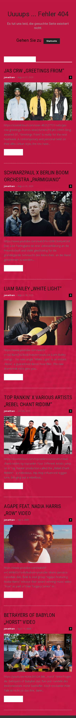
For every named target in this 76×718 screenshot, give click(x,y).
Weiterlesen (13, 152)
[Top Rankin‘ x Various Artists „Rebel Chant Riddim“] (38, 435)
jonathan (9, 77)
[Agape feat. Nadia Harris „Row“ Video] (38, 544)
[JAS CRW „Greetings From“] (38, 101)
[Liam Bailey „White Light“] (38, 322)
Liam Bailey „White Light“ (32, 289)
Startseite (51, 41)
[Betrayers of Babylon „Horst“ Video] (38, 653)
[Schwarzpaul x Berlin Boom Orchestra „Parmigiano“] (38, 213)
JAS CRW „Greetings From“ (34, 71)
